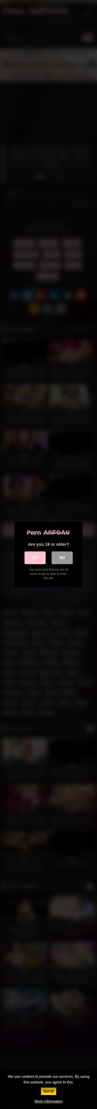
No (62, 558)
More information (49, 1101)
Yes (35, 558)
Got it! (48, 1091)
